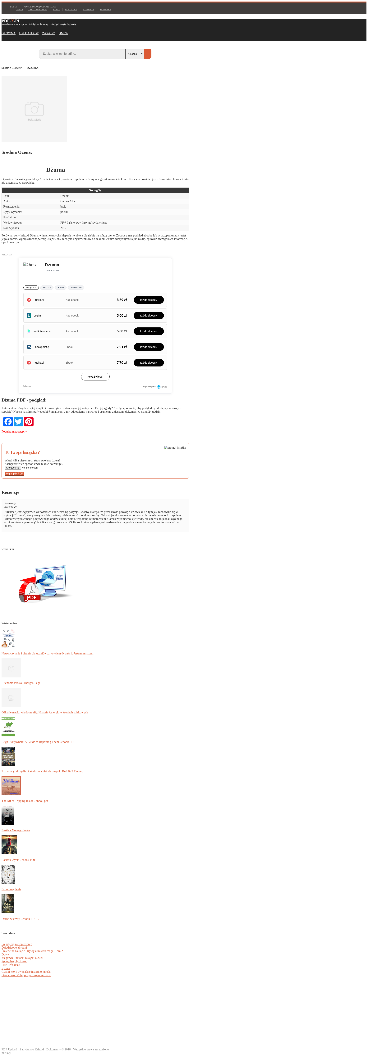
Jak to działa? (37, 9)
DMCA (63, 33)
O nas (19, 9)
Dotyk (5, 954)
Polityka (71, 9)
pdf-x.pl (6, 1052)
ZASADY (48, 33)
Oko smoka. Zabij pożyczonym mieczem (26, 975)
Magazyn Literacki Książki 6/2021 (23, 957)
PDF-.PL (11, 20)
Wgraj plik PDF (14, 473)
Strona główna (12, 68)
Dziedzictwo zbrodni (14, 947)
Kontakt (105, 9)
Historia (88, 9)
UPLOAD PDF (29, 33)
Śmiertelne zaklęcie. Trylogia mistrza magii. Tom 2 (32, 951)
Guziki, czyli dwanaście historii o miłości (26, 971)
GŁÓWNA (9, 33)
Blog (56, 9)
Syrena (6, 968)
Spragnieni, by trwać (14, 961)
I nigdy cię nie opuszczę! (17, 944)
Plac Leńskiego (11, 964)
